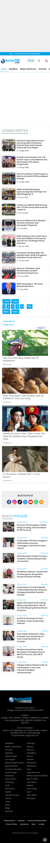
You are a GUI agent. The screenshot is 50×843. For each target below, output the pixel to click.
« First (6, 301)
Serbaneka (31, 762)
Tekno (8, 801)
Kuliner (8, 792)
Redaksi (21, 821)
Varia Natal (31, 782)
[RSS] (41, 502)
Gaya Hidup (32, 788)
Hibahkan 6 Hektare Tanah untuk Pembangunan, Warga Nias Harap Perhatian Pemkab (32, 574)
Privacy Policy (11, 824)
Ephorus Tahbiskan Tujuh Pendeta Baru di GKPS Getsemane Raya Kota (28, 270)
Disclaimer (24, 824)
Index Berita (9, 321)
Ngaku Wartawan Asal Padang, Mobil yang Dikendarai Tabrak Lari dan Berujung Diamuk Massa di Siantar (32, 607)
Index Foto (9, 324)
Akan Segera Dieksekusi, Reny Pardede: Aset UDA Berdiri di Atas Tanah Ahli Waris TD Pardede (31, 638)
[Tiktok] (20, 502)
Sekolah (30, 759)
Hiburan (30, 746)
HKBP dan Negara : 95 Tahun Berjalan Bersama (30, 285)
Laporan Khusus (12, 795)
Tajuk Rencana (33, 772)
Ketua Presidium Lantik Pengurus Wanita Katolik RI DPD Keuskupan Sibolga (32, 176)
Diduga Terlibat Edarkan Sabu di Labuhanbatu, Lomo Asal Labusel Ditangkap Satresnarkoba (32, 669)
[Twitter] (25, 502)
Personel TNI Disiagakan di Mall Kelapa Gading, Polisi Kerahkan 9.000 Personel (31, 527)
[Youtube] (30, 502)
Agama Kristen (11, 766)
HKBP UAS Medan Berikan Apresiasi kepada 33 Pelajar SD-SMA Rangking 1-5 (32, 191)
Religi (7, 808)
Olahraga (31, 743)
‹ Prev (15, 301)
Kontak (41, 824)
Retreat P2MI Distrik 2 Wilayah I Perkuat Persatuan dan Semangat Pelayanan (31, 222)
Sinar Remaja (11, 772)
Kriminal (42, 69)
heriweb (35, 833)
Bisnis (7, 805)
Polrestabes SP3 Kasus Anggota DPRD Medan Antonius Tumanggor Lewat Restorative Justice (32, 544)
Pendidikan (31, 753)
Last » (15, 311)
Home (3, 69)
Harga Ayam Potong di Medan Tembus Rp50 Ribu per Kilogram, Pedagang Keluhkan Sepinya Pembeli (32, 591)
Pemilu (8, 798)
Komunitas (10, 788)
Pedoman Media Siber (37, 821)
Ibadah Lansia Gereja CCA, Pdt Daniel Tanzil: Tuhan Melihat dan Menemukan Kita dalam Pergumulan (32, 161)
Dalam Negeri (11, 756)
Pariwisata (9, 775)
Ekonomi (30, 750)
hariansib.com (23, 833)
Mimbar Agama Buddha (37, 775)
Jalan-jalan (32, 795)
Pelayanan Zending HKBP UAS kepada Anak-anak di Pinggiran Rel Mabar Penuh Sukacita (32, 255)
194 (29, 306)
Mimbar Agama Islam (14, 762)
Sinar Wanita (10, 779)
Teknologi (9, 782)
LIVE (31, 60)
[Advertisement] (25, 25)
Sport (29, 792)
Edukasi (30, 785)
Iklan (34, 824)
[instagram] (14, 502)
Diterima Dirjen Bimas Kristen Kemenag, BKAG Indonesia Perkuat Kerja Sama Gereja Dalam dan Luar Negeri (30, 144)
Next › (6, 311)
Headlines (13, 69)
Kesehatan (31, 766)
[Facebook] (9, 502)
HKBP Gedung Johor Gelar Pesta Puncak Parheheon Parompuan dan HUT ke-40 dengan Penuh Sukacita (32, 239)
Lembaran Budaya (13, 769)
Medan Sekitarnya (28, 69)
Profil (7, 785)
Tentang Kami (9, 821)
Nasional (9, 811)
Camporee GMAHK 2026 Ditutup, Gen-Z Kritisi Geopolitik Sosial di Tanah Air (32, 207)
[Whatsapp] (36, 502)
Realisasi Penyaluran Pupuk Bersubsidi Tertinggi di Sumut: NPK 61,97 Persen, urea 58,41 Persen (31, 653)
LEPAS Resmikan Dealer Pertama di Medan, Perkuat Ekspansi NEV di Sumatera (32, 558)
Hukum (30, 756)
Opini (29, 769)
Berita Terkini (32, 779)
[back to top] (44, 839)
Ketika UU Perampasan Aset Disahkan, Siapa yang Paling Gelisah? (30, 621)
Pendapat (31, 798)
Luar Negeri (10, 759)
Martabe (9, 753)
